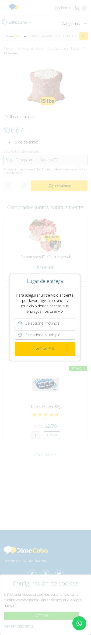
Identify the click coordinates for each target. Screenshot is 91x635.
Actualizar (45, 349)
